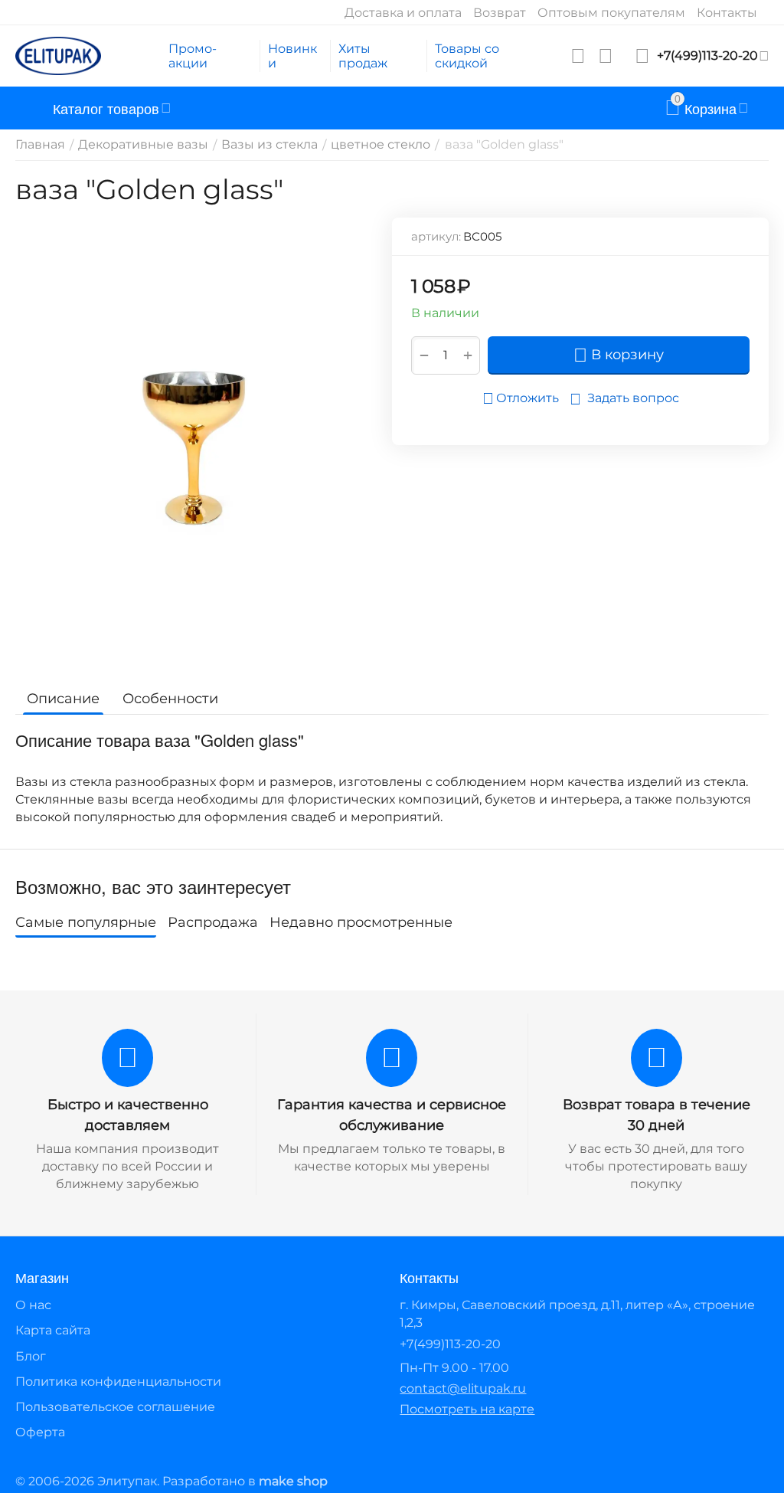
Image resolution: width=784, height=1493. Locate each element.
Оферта (40, 1432)
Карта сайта (52, 1330)
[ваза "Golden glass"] (194, 443)
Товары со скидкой (467, 55)
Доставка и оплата (403, 12)
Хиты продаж (362, 55)
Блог (30, 1356)
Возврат (499, 12)
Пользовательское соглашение (115, 1407)
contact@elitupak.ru (463, 1388)
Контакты (727, 12)
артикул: (436, 236)
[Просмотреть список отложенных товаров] (578, 56)
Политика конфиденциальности (118, 1381)
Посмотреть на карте (467, 1409)
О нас (33, 1305)
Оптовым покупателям (611, 12)
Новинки (292, 55)
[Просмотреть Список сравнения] (605, 56)
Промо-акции (192, 55)
